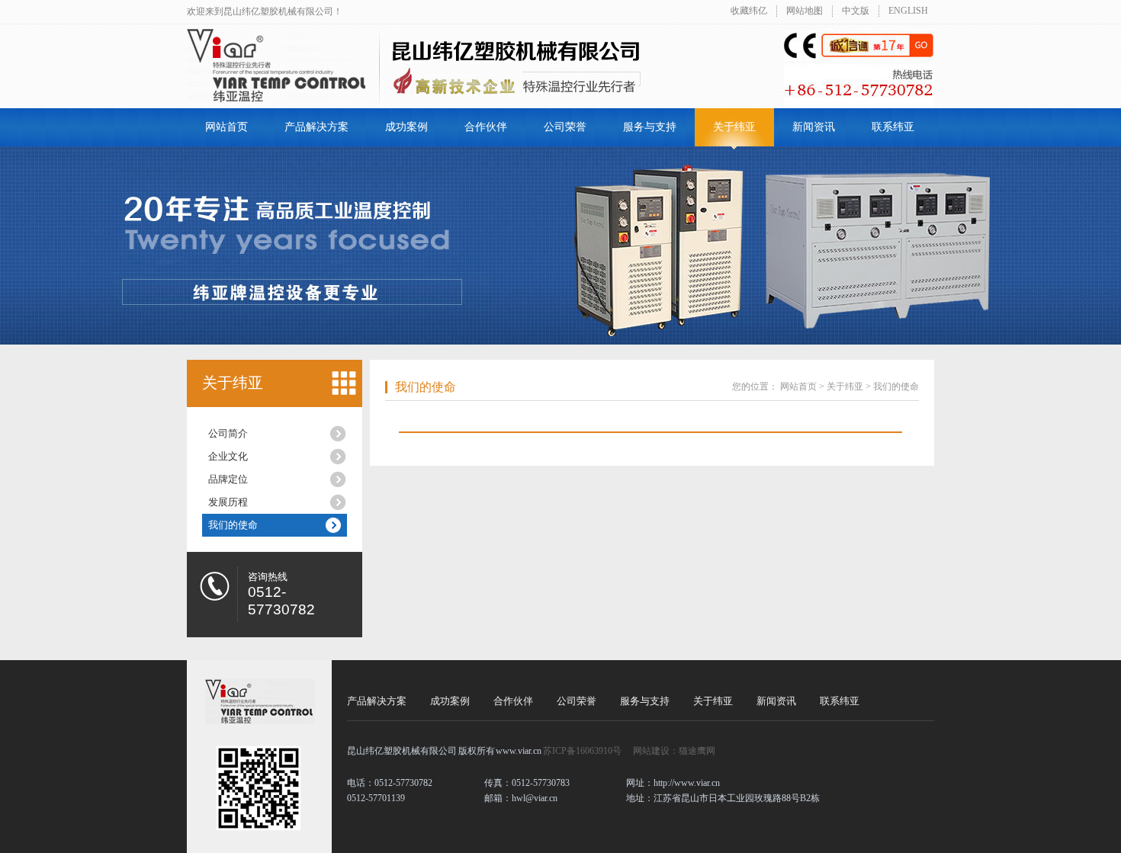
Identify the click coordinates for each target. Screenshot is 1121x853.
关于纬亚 (734, 127)
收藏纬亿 (749, 10)
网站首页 (226, 127)
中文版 (855, 10)
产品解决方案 (316, 127)
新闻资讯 (813, 127)
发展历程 (228, 502)
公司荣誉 (565, 127)
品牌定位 (228, 479)
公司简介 (228, 433)
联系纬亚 (893, 127)
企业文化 (228, 456)
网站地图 (804, 10)
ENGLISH (908, 10)
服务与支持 (649, 127)
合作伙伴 (485, 127)
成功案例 (406, 127)
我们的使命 (233, 525)
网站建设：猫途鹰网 (674, 751)
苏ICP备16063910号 (582, 751)
